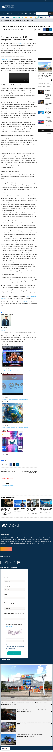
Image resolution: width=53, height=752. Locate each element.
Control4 (20, 43)
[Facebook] (45, 1)
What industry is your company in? (13, 603)
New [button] (7, 626)
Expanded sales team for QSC (8, 471)
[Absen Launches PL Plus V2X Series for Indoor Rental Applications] (41, 122)
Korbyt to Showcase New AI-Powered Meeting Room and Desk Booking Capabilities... (48, 114)
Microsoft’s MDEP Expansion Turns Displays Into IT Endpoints (31, 510)
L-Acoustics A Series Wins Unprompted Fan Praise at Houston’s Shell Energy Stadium (24, 702)
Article (2, 515)
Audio (2, 704)
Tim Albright (5, 29)
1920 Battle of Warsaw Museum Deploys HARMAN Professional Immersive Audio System (34, 722)
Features (9, 20)
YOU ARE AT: (3, 20)
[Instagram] (47, 1)
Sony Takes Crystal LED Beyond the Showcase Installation (46, 509)
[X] (50, 1)
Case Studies (20, 736)
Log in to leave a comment (8, 485)
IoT (5, 460)
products (8, 460)
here (31, 298)
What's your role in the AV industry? (14, 613)
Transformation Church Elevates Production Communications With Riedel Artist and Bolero (34, 709)
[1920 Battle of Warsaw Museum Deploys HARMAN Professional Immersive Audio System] (41, 102)
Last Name (7, 586)
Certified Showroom (26, 301)
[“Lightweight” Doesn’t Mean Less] (20, 503)
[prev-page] (2, 518)
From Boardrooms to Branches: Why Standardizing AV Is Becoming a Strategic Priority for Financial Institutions (6, 511)
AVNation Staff (6, 704)
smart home (13, 460)
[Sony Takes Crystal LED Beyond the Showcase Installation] (46, 503)
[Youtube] (52, 1)
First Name (7, 578)
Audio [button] (10, 626)
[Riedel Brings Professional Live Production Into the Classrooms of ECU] (8, 739)
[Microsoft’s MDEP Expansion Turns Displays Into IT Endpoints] (33, 503)
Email (5, 594)
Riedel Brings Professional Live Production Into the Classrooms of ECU (30, 734)
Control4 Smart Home (6, 59)
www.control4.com (24, 309)
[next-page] (4, 518)
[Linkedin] (48, 1)
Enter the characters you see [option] (14, 624)
